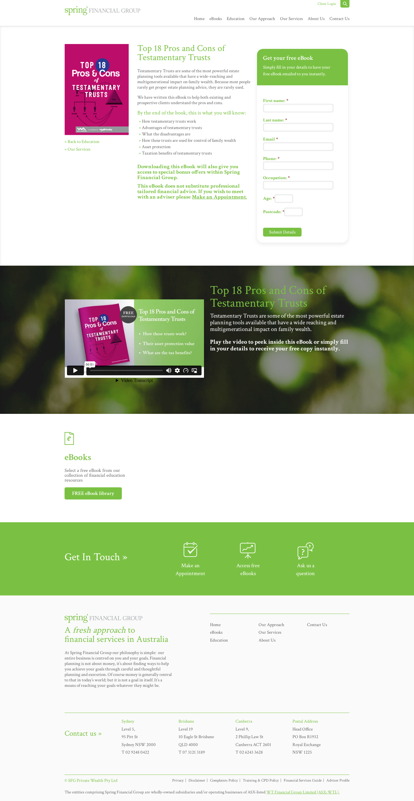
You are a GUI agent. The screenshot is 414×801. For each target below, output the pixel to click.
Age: (269, 198)
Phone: (271, 159)
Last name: (275, 120)
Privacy (178, 780)
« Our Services (77, 149)
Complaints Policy (224, 780)
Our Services (291, 19)
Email (270, 139)
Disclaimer (197, 780)
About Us (316, 19)
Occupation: (276, 178)
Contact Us (339, 19)
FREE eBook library (93, 493)
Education (236, 19)
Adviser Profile (337, 780)
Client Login (327, 4)
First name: (275, 101)
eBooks (215, 19)
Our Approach (262, 19)
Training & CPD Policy (261, 780)
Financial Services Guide (303, 780)
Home (199, 19)
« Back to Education (82, 142)
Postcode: (273, 212)
